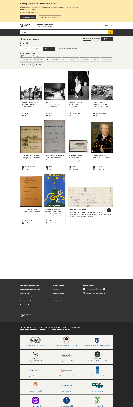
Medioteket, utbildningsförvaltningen (30, 289)
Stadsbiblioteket (24, 301)
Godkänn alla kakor (28, 17)
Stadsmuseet (23, 293)
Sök (110, 32)
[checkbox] (53, 59)
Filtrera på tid (49, 49)
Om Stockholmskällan (58, 293)
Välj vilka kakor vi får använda (49, 17)
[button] (24, 43)
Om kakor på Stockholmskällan (28, 12)
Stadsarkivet (23, 305)
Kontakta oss (55, 289)
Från (21, 46)
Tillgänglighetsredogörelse (59, 297)
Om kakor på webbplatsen (59, 301)
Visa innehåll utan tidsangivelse (68, 48)
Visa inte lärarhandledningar (30, 56)
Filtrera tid (24, 43)
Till (32, 46)
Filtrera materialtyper (28, 53)
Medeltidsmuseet (25, 297)
